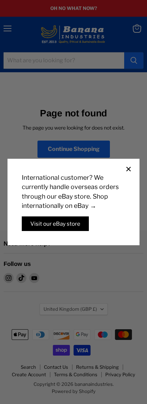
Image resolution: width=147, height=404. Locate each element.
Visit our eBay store (55, 223)
